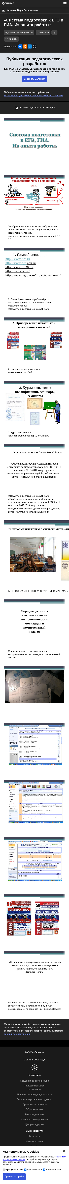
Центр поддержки (34, 1124)
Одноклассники (34, 1141)
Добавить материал (34, 79)
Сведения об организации (34, 1081)
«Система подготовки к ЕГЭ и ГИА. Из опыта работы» (33, 95)
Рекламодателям (34, 1114)
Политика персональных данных (34, 1099)
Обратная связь (34, 1109)
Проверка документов (35, 1104)
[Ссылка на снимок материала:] (34, 141)
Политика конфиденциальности (34, 1094)
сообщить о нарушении (17, 1034)
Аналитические (34, 1169)
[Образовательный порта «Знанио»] (8, 3)
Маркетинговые (53, 1169)
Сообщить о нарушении (34, 1119)
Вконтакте (34, 1136)
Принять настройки (14, 1176)
